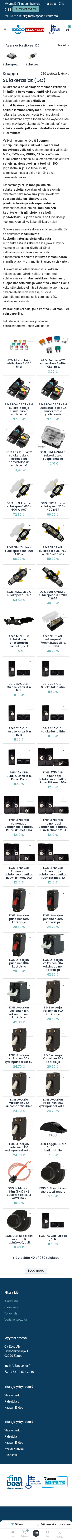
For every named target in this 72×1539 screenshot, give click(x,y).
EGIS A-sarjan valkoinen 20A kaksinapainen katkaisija (53, 965)
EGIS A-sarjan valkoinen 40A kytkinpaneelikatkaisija (19, 1059)
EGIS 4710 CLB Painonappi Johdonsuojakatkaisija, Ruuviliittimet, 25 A (53, 825)
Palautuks (11, 1436)
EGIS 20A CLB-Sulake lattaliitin (53, 730)
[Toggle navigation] (5, 29)
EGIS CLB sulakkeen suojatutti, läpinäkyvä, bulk (19, 1239)
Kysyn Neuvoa (14, 1449)
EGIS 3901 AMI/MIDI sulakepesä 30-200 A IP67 (53, 595)
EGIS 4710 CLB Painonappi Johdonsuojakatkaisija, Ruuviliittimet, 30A (19, 825)
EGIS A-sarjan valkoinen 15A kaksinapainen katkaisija (19, 1012)
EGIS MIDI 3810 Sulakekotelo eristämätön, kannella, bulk (19, 641)
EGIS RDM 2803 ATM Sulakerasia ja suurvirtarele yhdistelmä (19, 409)
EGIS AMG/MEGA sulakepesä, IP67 (19, 593)
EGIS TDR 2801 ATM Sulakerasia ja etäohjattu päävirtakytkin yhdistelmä (19, 459)
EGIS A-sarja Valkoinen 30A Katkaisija (53, 1059)
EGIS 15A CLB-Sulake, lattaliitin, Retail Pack (19, 776)
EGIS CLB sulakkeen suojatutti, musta (53, 1190)
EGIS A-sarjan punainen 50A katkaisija (19, 919)
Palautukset (12, 1401)
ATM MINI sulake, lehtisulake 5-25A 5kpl (19, 364)
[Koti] (12, 1532)
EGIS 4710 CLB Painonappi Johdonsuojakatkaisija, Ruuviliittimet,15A (53, 872)
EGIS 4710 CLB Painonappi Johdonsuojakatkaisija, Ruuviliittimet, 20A (19, 872)
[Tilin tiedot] (59, 1532)
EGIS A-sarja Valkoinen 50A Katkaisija (53, 1011)
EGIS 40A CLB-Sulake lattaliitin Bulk (19, 687)
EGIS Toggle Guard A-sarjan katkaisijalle (53, 1147)
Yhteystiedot (13, 1395)
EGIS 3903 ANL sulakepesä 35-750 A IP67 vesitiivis (53, 551)
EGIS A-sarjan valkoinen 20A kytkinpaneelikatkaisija (53, 1103)
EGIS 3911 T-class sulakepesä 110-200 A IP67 (19, 551)
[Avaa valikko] (36, 1533)
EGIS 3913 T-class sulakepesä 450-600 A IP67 (19, 507)
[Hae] (48, 1532)
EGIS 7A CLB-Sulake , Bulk (53, 1237)
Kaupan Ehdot (13, 1407)
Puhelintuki (11, 1455)
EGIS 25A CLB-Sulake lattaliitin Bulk (19, 732)
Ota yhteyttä (26, 9)
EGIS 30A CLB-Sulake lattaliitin (53, 685)
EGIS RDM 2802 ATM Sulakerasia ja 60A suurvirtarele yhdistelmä (53, 409)
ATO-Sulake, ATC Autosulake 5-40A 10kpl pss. (53, 364)
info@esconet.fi (19, 1366)
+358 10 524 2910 (21, 1372)
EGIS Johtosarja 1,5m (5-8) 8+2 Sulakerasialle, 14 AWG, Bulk (19, 1193)
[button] (56, 1524)
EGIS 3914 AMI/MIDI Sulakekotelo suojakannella (53, 455)
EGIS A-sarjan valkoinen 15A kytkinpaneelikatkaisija (19, 1147)
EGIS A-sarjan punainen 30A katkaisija (19, 963)
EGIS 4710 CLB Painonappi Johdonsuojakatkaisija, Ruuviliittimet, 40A (53, 777)
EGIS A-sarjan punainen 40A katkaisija (53, 919)
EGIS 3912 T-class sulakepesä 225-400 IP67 (53, 507)
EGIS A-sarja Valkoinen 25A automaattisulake (19, 1103)
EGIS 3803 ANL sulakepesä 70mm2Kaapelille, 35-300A (53, 641)
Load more (36, 1270)
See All (62, 45)
